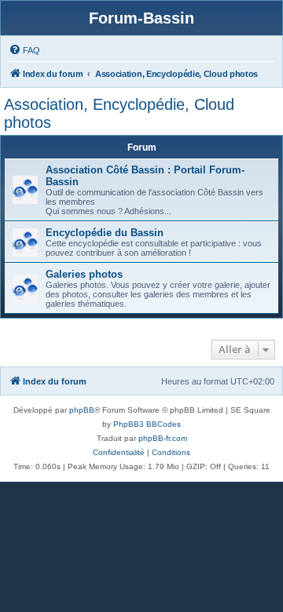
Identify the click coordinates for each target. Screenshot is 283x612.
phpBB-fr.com (162, 438)
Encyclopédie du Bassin (105, 233)
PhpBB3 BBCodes (147, 424)
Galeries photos (84, 274)
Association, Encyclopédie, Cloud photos (119, 113)
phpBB (81, 410)
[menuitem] (24, 50)
